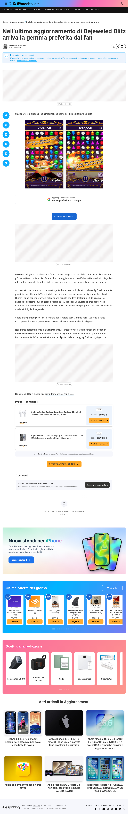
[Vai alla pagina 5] (64, 628)
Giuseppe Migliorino (17, 45)
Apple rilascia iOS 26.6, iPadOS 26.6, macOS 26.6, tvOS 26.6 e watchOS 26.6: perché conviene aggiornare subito (105, 743)
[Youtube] (103, 809)
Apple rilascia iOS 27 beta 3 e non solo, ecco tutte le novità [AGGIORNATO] (63, 787)
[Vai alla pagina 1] (53, 628)
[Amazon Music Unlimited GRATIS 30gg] (14, 601)
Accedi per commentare (97, 485)
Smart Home (62, 10)
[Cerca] (10, 3)
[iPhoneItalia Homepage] (24, 3)
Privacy (112, 805)
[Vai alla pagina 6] (66, 628)
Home (5, 22)
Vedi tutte (112, 588)
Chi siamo (88, 805)
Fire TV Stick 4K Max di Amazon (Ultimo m (116, 613)
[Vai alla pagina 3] (59, 628)
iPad (16, 10)
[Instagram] (107, 809)
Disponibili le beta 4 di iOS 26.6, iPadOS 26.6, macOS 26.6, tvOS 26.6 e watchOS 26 (105, 787)
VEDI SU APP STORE (64, 216)
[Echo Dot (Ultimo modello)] (55, 601)
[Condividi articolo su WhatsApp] (6, 153)
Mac (25, 10)
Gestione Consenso (58, 809)
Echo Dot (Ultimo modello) (55, 612)
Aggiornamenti (17, 22)
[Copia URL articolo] (6, 163)
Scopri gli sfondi (19, 560)
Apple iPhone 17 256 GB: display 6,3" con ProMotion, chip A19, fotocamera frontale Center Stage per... (57, 436)
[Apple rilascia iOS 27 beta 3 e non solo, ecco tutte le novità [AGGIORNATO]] (64, 768)
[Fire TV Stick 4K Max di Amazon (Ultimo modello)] (116, 601)
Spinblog (36, 806)
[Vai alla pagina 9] (73, 628)
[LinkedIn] (119, 809)
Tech (85, 10)
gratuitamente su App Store (59, 394)
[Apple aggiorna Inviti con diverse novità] (23, 768)
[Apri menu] (38, 3)
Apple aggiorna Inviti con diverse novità (23, 786)
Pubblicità (121, 805)
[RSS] (124, 809)
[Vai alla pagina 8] (70, 628)
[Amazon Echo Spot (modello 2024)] (95, 601)
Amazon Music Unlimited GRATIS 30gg (14, 613)
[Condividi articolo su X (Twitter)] (6, 125)
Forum (77, 10)
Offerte (95, 10)
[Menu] (6, 3)
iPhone (6, 10)
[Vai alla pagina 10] (75, 628)
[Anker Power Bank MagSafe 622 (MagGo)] (75, 601)
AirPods (36, 10)
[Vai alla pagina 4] (61, 628)
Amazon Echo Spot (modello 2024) (95, 612)
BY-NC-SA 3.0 (44, 809)
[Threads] (111, 809)
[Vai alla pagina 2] (57, 628)
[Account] (121, 3)
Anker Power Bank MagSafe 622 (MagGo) (75, 613)
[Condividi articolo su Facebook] (6, 115)
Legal (105, 805)
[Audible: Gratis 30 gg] (35, 601)
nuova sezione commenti (27, 61)
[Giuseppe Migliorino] (5, 46)
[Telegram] (115, 809)
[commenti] (114, 46)
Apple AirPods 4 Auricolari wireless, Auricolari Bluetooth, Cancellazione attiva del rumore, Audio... (57, 413)
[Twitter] (99, 809)
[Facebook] (95, 809)
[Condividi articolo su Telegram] (6, 144)
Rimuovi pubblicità (64, 104)
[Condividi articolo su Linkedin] (6, 134)
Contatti (98, 805)
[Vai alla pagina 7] (68, 628)
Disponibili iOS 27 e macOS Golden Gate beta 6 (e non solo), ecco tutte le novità (23, 742)
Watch (48, 10)
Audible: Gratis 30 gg (35, 612)
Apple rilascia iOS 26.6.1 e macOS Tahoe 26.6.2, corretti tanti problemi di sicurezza (64, 742)
